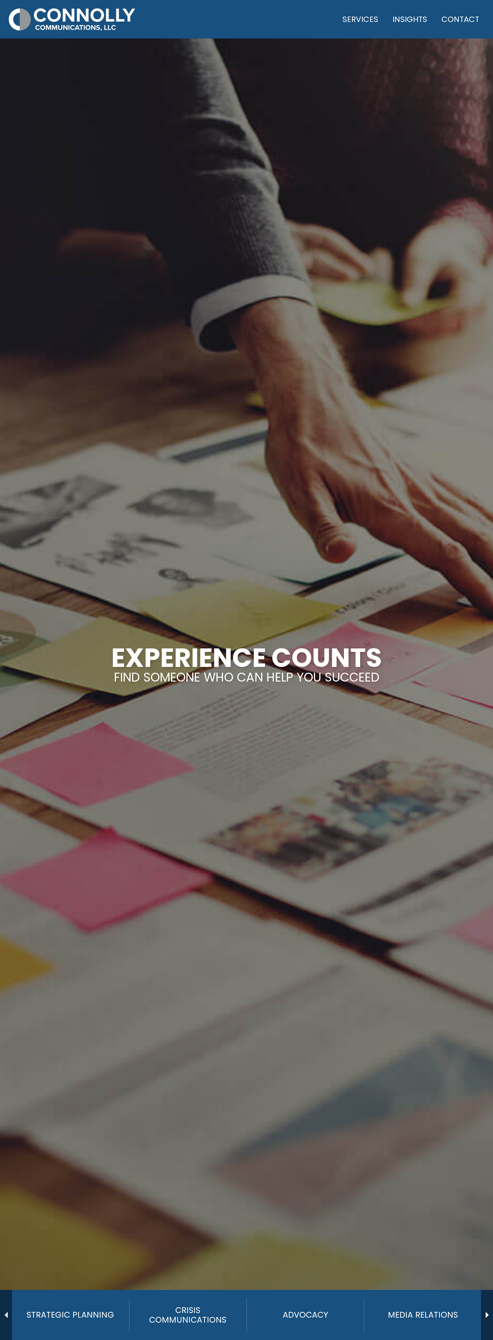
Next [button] (487, 1315)
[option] (70, 1315)
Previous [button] (6, 1315)
